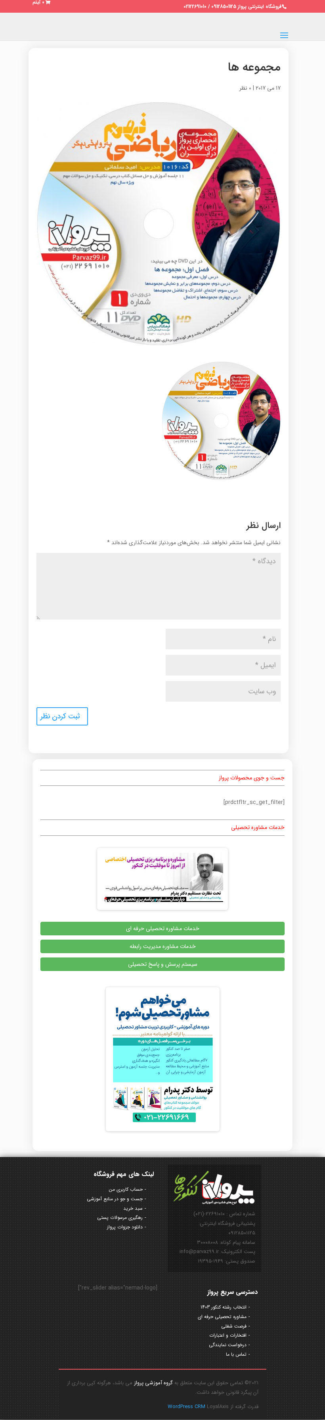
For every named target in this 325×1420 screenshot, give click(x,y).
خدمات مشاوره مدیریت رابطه (163, 946)
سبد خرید (133, 1208)
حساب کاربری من (126, 1189)
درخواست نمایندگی (228, 1345)
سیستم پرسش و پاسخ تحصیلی (162, 964)
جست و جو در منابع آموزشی (115, 1199)
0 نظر (245, 88)
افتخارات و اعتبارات (228, 1335)
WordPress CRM (187, 1407)
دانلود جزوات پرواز (125, 1227)
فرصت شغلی (234, 1326)
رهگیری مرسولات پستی (120, 1217)
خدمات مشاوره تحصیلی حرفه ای (162, 928)
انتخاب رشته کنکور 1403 (224, 1307)
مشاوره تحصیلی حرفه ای (222, 1316)
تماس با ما (236, 1354)
